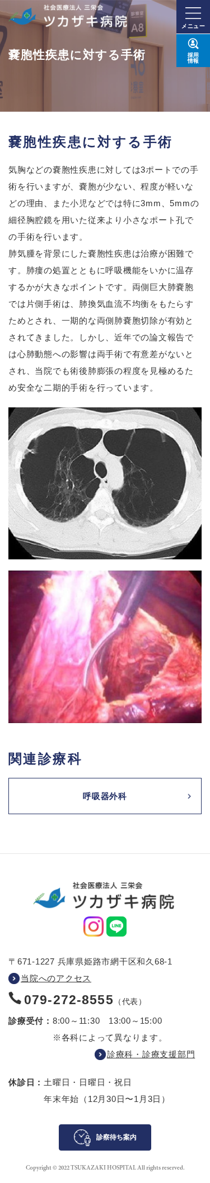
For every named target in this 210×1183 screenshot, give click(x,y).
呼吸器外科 (105, 796)
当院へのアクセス (56, 978)
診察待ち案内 (116, 1137)
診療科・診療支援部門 (151, 1054)
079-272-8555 (69, 999)
